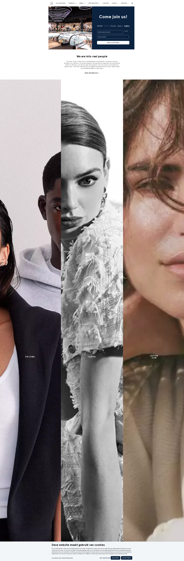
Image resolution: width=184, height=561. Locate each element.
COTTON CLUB (154, 357)
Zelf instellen (105, 558)
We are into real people (92, 56)
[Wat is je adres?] (127, 37)
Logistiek (106, 3)
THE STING (30, 357)
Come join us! (113, 17)
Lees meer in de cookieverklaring (62, 557)
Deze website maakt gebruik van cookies (78, 545)
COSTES (92, 357)
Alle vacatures (61, 3)
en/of (126, 31)
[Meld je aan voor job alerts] (132, 3)
